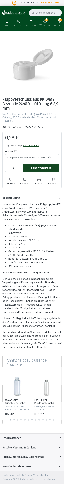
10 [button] (43, 419)
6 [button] (28, 419)
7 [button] (32, 419)
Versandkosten (31, 145)
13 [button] (53, 419)
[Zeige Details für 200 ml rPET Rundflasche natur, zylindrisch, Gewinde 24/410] (46, 384)
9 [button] (39, 419)
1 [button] (10, 419)
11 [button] (46, 419)
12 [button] (50, 419)
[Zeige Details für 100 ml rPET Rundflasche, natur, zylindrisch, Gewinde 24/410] (17, 384)
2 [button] (14, 419)
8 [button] (35, 419)
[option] (32, 64)
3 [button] (17, 419)
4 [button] (21, 419)
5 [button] (25, 419)
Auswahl (10, 151)
